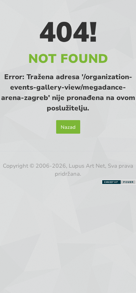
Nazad (68, 127)
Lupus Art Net (87, 165)
